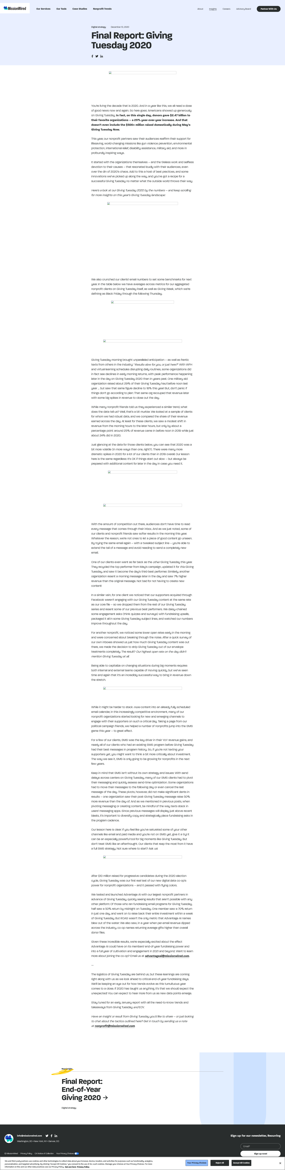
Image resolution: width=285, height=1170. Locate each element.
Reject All (220, 1163)
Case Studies (79, 8)
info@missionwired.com (29, 1135)
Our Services (43, 8)
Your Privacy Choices (196, 1163)
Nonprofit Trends (102, 8)
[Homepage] (8, 1138)
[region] (142, 1163)
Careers (226, 9)
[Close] (280, 1163)
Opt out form (70, 1167)
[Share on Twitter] (96, 56)
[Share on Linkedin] (101, 56)
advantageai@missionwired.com (167, 956)
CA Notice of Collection (44, 1153)
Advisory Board (243, 9)
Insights (213, 9)
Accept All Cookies (241, 1163)
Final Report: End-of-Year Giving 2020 (82, 1089)
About (200, 9)
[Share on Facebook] (92, 56)
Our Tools (61, 8)
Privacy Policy (26, 1153)
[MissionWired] (15, 8)
